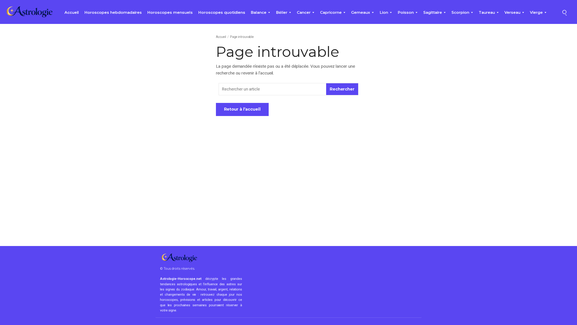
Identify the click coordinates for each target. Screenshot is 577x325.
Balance (258, 12)
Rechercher (342, 89)
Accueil (71, 12)
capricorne (331, 12)
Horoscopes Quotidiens (221, 12)
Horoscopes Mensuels (170, 12)
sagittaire (432, 12)
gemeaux (360, 12)
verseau (512, 12)
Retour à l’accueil (242, 109)
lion (384, 12)
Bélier (281, 12)
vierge (536, 12)
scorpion (460, 12)
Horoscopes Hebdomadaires (113, 12)
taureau (487, 12)
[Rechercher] (564, 12)
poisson (406, 12)
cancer (304, 12)
